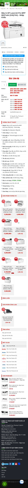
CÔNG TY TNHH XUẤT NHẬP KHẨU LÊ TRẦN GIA (14, 1)
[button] (20, 4)
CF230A (16, 52)
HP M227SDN (10, 52)
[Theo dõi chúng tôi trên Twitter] (13, 463)
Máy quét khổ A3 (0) (6, 338)
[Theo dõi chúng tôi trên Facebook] (10, 463)
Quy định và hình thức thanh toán (9, 450)
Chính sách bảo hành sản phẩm (9, 455)
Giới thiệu (3, 470)
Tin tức (3, 472)
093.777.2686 (22, 434)
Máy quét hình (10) (6, 332)
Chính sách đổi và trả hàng (8, 457)
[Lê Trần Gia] (7, 4)
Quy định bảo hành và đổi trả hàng (14, 72)
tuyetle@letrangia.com (15, 112)
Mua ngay (12, 84)
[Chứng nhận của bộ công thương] (5, 464)
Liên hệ (3, 476)
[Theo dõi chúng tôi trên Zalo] (19, 463)
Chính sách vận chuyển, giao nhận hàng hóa (12, 452)
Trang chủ (3, 8)
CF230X (22, 52)
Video (2, 474)
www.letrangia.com (11, 437)
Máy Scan (12, 8)
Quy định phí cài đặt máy (11, 69)
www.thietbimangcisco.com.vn (8, 438)
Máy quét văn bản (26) (7, 335)
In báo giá (22, 84)
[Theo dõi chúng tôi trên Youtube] (16, 463)
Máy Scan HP (19, 8)
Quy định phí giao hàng (11, 66)
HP (7, 8)
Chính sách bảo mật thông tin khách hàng (11, 459)
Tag (4, 52)
